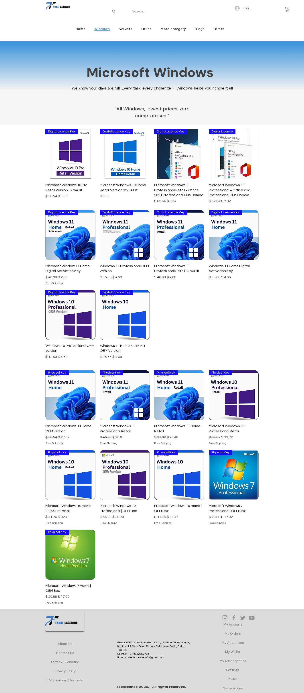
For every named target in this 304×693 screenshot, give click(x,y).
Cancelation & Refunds (65, 680)
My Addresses (233, 642)
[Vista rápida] (125, 475)
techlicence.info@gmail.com (146, 657)
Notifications (233, 688)
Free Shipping (54, 283)
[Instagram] (225, 617)
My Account (232, 624)
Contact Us (65, 653)
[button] (287, 9)
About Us (65, 644)
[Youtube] (251, 617)
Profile (233, 679)
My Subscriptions (233, 661)
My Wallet (232, 652)
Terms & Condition (65, 662)
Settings (232, 670)
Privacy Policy (65, 671)
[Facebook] (234, 617)
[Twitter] (242, 617)
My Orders (233, 633)
